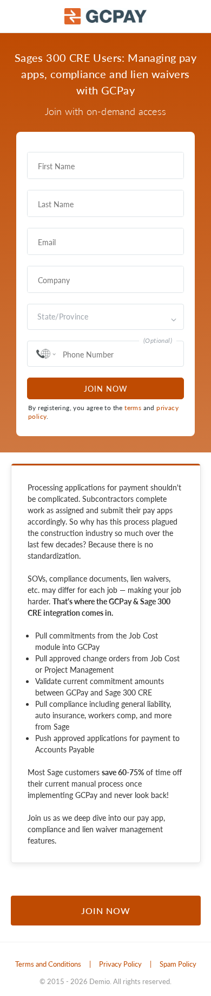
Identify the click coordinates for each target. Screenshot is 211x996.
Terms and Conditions (48, 964)
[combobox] (38, 316)
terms (132, 407)
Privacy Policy (120, 964)
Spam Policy (178, 964)
